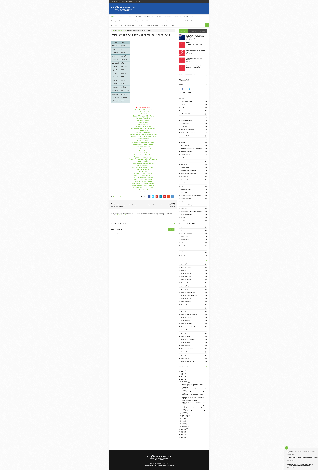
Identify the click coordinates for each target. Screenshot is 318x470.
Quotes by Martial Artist (187, 311)
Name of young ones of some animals (143, 128)
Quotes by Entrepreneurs (187, 282)
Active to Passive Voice (186, 101)
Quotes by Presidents (186, 336)
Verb (182, 242)
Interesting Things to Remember (188, 173)
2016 (182, 434)
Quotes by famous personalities (188, 361)
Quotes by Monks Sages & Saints (189, 314)
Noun (182, 186)
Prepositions (184, 208)
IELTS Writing (184, 164)
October (184, 413)
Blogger (171, 229)
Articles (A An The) (185, 114)
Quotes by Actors (185, 264)
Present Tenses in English (187, 214)
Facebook (119, 214)
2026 (182, 370)
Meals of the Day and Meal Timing (143, 142)
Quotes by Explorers (186, 289)
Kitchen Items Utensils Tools (143, 110)
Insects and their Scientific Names (143, 149)
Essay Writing (184, 139)
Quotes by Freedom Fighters (188, 292)
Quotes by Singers (185, 345)
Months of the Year (143, 153)
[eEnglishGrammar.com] (123, 8)
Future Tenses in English (186, 151)
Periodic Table (184, 201)
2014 (182, 437)
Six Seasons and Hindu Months (143, 145)
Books (182, 117)
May (183, 421)
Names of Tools (143, 171)
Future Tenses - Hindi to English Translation (191, 148)
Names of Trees (143, 122)
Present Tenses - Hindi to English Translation (191, 211)
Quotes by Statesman (186, 351)
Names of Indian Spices (143, 114)
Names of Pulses (143, 124)
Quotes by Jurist (185, 304)
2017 (182, 432)
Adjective (183, 104)
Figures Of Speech (185, 145)
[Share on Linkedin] (160, 196)
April (183, 423)
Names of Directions (143, 147)
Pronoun (183, 217)
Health (182, 157)
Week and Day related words (143, 157)
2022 (182, 376)
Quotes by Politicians (186, 333)
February (184, 426)
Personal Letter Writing (186, 205)
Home (113, 1)
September (185, 415)
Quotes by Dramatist (186, 273)
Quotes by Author (185, 270)
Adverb (182, 107)
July (183, 418)
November (185, 382)
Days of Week (143, 151)
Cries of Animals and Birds (143, 126)
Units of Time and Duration (143, 155)
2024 (182, 373)
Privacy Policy (129, 1)
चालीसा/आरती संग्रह (185, 252)
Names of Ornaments (143, 132)
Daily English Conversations (187, 129)
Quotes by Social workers (187, 348)
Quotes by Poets (185, 330)
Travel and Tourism (185, 239)
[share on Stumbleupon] (168, 196)
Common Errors (184, 123)
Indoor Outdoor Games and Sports (143, 163)
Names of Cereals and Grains (143, 112)
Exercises (183, 142)
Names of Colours (143, 140)
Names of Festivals (143, 161)
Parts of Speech (184, 192)
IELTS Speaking (184, 161)
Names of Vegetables (143, 118)
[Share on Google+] (157, 196)
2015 (182, 436)
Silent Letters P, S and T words (143, 188)
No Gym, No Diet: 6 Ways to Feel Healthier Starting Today (195, 66)
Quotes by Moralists (186, 317)
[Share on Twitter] (153, 196)
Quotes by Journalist (186, 301)
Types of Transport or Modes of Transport (143, 159)
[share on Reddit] (172, 196)
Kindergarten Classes (121, 30)
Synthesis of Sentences (186, 233)
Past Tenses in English (186, 198)
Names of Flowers (143, 120)
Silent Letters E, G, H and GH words (143, 183)
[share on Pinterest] (164, 196)
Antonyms (183, 110)
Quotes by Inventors (186, 298)
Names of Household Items (143, 173)
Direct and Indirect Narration (188, 132)
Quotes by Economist (186, 276)
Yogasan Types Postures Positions (143, 167)
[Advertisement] (176, 8)
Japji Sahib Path (184, 176)
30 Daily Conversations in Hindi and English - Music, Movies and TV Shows (196, 51)
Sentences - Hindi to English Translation (190, 223)
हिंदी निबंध (183, 255)
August (184, 417)
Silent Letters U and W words (143, 190)
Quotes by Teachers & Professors (189, 355)
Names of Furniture (143, 165)
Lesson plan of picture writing (189, 400)
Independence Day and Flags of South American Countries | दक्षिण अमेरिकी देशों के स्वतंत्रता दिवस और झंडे (300, 464)
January (184, 428)
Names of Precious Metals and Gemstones (143, 134)
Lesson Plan (183, 183)
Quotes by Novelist (185, 320)
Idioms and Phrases (185, 167)
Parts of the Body (143, 138)
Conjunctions (184, 126)
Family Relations (143, 130)
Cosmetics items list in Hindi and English (192, 384)
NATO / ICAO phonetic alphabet (143, 177)
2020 (182, 379)
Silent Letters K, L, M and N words (143, 185)
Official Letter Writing (186, 189)
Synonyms (183, 227)
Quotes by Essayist (185, 286)
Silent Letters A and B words (143, 175)
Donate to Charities (120, 1)
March (184, 425)
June (183, 420)
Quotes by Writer (185, 358)
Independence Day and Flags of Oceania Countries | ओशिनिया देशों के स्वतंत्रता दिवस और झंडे (195, 36)
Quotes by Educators (186, 279)
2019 (182, 429)
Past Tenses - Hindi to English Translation (191, 195)
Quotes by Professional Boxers (188, 339)
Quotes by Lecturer (185, 308)
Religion (183, 220)
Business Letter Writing (186, 120)
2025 (182, 371)
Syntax (182, 230)
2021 (182, 378)
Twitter (126, 214)
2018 (182, 431)
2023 (182, 374)
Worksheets (184, 249)
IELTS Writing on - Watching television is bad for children (194, 43)
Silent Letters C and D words (143, 179)
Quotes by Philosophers (186, 323)
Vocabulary (183, 245)
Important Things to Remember (188, 170)
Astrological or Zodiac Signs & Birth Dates (143, 136)
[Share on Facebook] (149, 196)
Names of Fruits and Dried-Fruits (143, 116)
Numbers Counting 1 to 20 (143, 181)
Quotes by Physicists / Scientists (188, 326)
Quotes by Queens (185, 342)
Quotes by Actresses (186, 267)
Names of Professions (143, 169)
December (185, 381)
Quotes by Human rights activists (189, 295)
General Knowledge (185, 154)
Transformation (184, 236)
